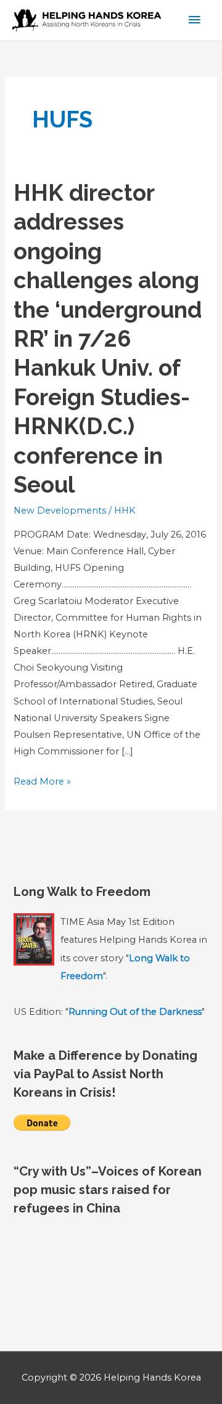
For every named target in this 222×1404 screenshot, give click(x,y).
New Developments (60, 510)
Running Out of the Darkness (135, 1011)
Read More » (42, 782)
